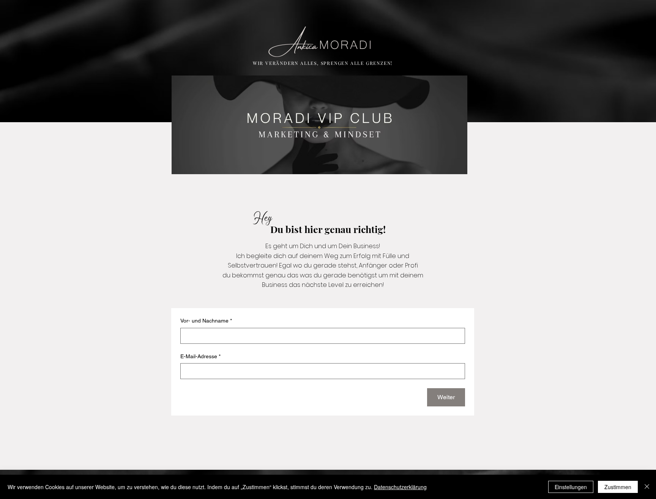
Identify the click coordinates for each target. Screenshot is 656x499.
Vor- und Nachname (206, 321)
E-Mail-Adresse (200, 356)
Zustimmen (617, 487)
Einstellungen (571, 487)
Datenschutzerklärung (400, 487)
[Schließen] (646, 487)
